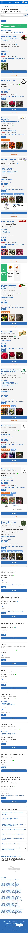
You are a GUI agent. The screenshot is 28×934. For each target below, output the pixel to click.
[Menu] (26, 2)
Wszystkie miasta (6, 30)
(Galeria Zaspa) (10, 172)
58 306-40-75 (16, 338)
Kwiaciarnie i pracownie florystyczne (8, 41)
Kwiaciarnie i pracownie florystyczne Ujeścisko (10, 910)
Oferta (13, 406)
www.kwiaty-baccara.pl (7, 297)
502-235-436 (4, 46)
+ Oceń (3, 60)
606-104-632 (4, 630)
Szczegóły (21, 58)
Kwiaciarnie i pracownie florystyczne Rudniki (9, 902)
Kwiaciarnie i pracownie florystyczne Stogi (9, 904)
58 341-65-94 (10, 295)
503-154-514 (4, 177)
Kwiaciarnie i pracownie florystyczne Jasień (9, 882)
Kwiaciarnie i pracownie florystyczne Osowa (9, 898)
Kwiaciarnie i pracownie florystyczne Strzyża (9, 905)
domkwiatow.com (5, 391)
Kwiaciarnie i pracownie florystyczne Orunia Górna (11, 897)
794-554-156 (4, 677)
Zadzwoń (14, 72)
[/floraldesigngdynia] (2, 541)
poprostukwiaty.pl (5, 434)
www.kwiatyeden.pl (6, 340)
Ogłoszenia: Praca (7, 194)
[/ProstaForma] (5, 184)
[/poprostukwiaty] (2, 440)
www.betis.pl (4, 791)
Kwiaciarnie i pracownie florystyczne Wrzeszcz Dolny (11, 911)
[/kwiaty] (7, 302)
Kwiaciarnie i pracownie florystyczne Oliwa (9, 895)
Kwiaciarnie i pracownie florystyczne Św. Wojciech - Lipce (12, 909)
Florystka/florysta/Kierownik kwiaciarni (18, 507)
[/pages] (2, 240)
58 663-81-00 (10, 235)
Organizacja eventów (21, 646)
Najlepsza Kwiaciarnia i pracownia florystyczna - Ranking (12, 25)
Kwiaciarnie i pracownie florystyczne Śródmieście (10, 908)
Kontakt (23, 921)
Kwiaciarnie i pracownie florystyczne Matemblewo (11, 889)
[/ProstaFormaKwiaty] (2, 184)
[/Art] (2, 679)
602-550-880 (4, 475)
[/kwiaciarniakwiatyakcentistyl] (7, 92)
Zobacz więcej (14, 75)
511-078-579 (4, 577)
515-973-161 (4, 652)
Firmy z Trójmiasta (14, 2)
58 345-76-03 (16, 46)
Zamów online (5, 140)
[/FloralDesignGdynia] (7, 541)
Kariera (4, 921)
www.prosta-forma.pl (6, 179)
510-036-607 (4, 338)
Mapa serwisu (8, 923)
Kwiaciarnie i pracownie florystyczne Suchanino (10, 906)
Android (16, 926)
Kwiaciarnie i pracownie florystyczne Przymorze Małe (11, 899)
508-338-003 (4, 762)
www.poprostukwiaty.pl (7, 477)
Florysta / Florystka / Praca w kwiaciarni (18, 206)
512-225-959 (4, 603)
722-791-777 (10, 338)
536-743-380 (10, 389)
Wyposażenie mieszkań (21, 598)
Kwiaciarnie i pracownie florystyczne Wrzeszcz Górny (11, 912)
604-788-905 (4, 235)
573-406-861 (4, 737)
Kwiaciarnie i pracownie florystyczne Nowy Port (10, 893)
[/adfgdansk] (2, 710)
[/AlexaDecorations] (2, 606)
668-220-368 (4, 432)
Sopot (21, 32)
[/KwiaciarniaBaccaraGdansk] (2, 302)
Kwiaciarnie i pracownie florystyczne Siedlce (9, 903)
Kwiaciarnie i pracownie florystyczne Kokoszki (10, 884)
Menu (3, 551)
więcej (15, 56)
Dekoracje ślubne (4, 525)
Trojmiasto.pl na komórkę (17, 923)
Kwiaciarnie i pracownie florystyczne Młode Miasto (11, 890)
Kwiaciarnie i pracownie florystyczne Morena (10, 891)
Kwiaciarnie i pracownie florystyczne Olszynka (10, 896)
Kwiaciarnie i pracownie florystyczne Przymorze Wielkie (12, 900)
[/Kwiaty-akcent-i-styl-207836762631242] (2, 92)
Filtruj (25, 15)
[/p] (2, 346)
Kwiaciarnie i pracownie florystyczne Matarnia (10, 888)
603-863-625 (4, 295)
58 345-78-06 (10, 46)
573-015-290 (4, 707)
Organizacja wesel (20, 526)
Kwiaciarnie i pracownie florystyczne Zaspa (9, 913)
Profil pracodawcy (19, 194)
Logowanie (20, 925)
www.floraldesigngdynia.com (8, 536)
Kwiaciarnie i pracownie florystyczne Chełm (9, 880)
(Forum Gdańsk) (9, 734)
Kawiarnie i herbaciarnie (14, 528)
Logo (7, 921)
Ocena (10, 58)
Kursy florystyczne (4, 528)
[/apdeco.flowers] (2, 655)
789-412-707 (4, 389)
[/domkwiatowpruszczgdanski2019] (7, 396)
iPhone (21, 926)
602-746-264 (4, 128)
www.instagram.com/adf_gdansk (8, 739)
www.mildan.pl (5, 49)
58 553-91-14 (10, 128)
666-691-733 (4, 534)
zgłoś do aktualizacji (5, 582)
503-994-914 (4, 789)
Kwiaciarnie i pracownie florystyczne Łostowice (10, 886)
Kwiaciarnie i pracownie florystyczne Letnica (9, 885)
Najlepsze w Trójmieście (4, 273)
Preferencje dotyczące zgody (10, 925)
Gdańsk (3, 20)
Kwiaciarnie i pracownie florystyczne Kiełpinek (10, 883)
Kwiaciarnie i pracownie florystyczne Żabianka (10, 915)
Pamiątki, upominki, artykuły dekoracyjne (9, 784)
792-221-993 (10, 534)
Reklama (10, 921)
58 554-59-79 (10, 789)
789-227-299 (10, 737)
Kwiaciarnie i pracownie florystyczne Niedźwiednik (11, 892)
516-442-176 (4, 87)
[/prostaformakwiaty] (7, 184)
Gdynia (16, 32)
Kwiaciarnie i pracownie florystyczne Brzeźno (10, 879)
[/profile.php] (2, 54)
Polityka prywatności (17, 921)
